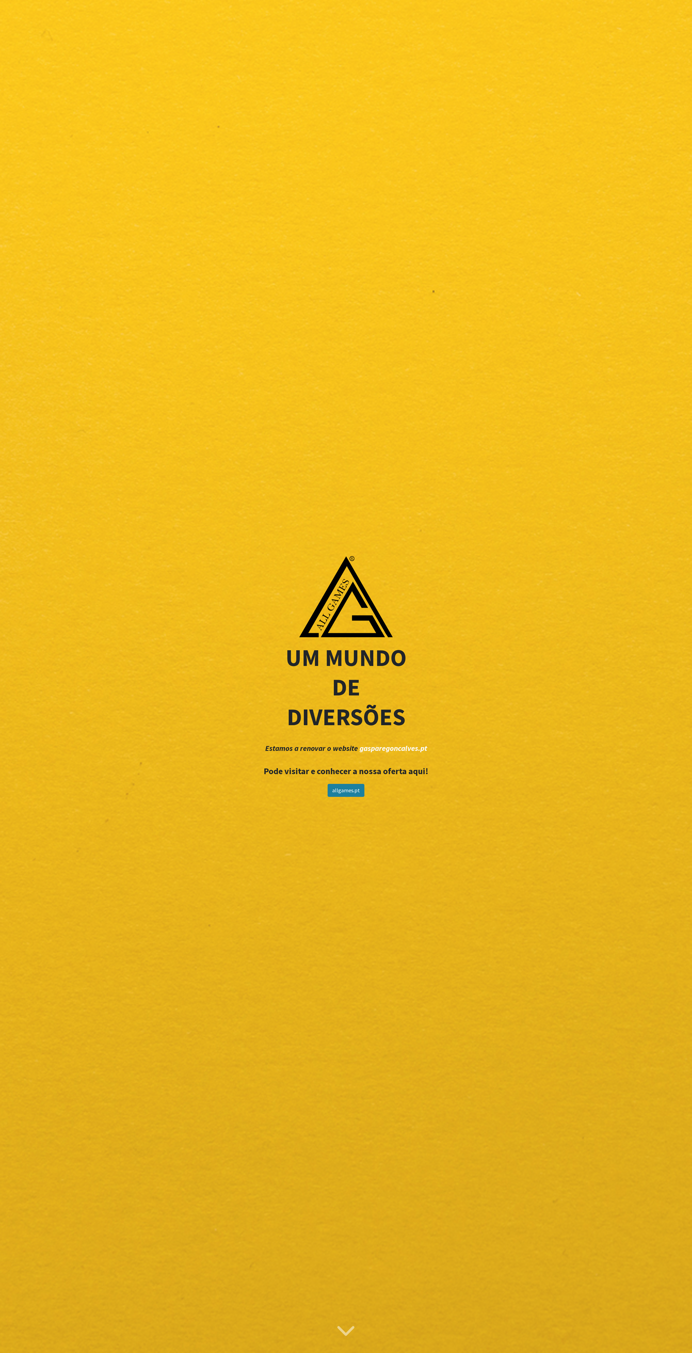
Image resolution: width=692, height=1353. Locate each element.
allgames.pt (346, 790)
